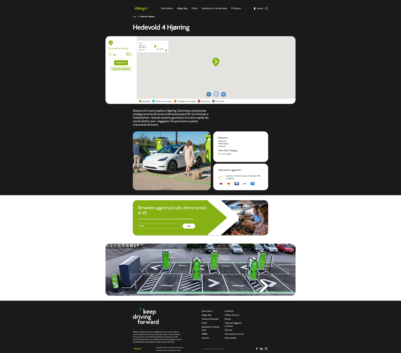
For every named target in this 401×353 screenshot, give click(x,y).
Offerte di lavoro (232, 315)
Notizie (228, 319)
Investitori (229, 311)
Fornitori (205, 338)
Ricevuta (228, 330)
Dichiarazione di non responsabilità (165, 350)
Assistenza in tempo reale (214, 8)
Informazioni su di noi (234, 334)
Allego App (182, 8)
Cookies (178, 350)
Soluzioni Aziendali (210, 319)
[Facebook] (257, 349)
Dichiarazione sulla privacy (175, 347)
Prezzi (195, 8)
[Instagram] (266, 349)
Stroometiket (230, 338)
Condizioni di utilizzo (162, 347)
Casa (134, 17)
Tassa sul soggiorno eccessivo (233, 324)
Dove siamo (167, 8)
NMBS (204, 334)
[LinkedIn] (261, 349)
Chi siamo (236, 8)
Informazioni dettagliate (121, 69)
